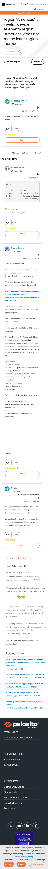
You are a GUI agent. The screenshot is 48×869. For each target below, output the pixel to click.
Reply (22, 140)
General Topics (13, 62)
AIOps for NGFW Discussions (18, 687)
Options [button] (36, 62)
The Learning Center (16, 797)
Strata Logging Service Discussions (20, 696)
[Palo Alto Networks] (24, 724)
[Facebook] (36, 826)
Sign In (32, 4)
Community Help (13, 792)
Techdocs (9, 808)
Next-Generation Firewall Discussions (21, 678)
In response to (29, 495)
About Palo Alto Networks (18, 737)
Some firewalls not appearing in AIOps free (24, 684)
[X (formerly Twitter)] (11, 826)
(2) (18, 468)
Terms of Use (11, 764)
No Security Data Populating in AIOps (22, 692)
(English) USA (41, 9)
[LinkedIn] (27, 826)
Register (24, 4)
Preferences (36, 864)
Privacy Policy (27, 856)
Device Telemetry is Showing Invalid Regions (25, 674)
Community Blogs (14, 786)
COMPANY (11, 732)
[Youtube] (19, 826)
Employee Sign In (41, 4)
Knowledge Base (13, 802)
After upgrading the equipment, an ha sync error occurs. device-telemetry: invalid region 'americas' (25, 662)
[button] (9, 864)
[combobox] (13, 52)
